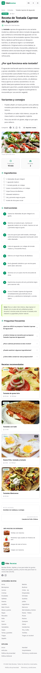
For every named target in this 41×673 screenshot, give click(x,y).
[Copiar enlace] (20, 128)
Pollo (3, 618)
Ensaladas (5, 596)
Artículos (4, 650)
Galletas (4, 598)
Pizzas (24, 616)
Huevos (4, 601)
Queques (25, 621)
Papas (3, 613)
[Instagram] (5, 575)
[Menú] (37, 3)
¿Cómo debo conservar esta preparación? (18, 357)
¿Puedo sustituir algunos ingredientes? (17, 350)
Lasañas (4, 604)
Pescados (4, 616)
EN (28, 3)
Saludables (5, 627)
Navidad (24, 647)
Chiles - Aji (25, 590)
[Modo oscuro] (33, 3)
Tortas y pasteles (7, 633)
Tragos (4, 635)
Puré (3, 621)
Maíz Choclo (5, 607)
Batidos (24, 584)
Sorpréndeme (26, 650)
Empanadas (26, 593)
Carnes (4, 590)
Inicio (3, 10)
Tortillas (24, 633)
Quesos (4, 624)
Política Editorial (7, 656)
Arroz (3, 584)
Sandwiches (26, 627)
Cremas (4, 593)
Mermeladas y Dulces (29, 610)
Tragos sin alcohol (28, 635)
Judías (24, 601)
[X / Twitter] (13, 128)
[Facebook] (10, 128)
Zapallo (4, 638)
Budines (24, 587)
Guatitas (24, 598)
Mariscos (25, 607)
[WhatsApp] (17, 128)
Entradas (10, 10)
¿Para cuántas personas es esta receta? (17, 344)
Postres (24, 618)
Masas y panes (6, 610)
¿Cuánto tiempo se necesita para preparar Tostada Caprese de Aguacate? (18, 336)
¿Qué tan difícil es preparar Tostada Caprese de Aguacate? (19, 327)
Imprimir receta (31, 127)
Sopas (3, 630)
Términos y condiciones (29, 653)
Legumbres (25, 604)
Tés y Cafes (25, 630)
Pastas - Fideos (26, 613)
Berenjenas (5, 587)
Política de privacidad (8, 653)
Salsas (24, 624)
